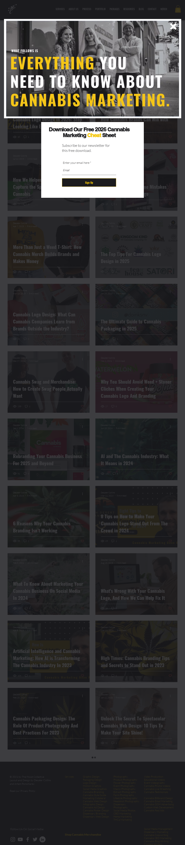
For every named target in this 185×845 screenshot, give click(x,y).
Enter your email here (76, 162)
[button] (173, 26)
